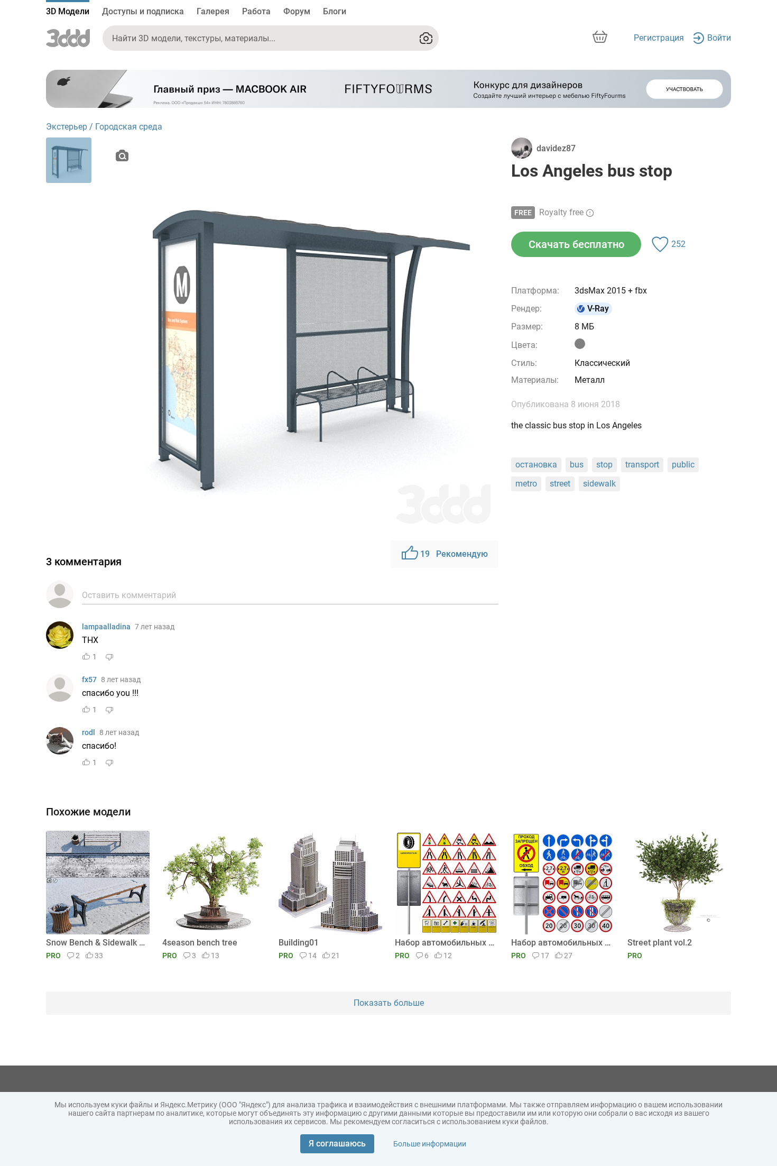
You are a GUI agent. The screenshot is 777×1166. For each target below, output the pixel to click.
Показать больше (389, 1003)
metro (526, 484)
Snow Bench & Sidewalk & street (96, 943)
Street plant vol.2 (659, 943)
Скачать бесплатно (576, 244)
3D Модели (67, 11)
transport (642, 465)
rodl (88, 732)
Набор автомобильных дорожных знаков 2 (445, 943)
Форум (296, 11)
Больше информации (429, 1144)
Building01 (299, 943)
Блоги (334, 11)
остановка (536, 465)
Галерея (213, 11)
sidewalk (599, 484)
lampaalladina (106, 626)
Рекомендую (454, 554)
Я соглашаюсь (337, 1144)
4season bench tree (199, 943)
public (683, 465)
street (560, 484)
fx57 (89, 679)
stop (604, 465)
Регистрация (659, 38)
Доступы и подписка (143, 11)
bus (577, 465)
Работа (256, 11)
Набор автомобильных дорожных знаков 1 (561, 943)
